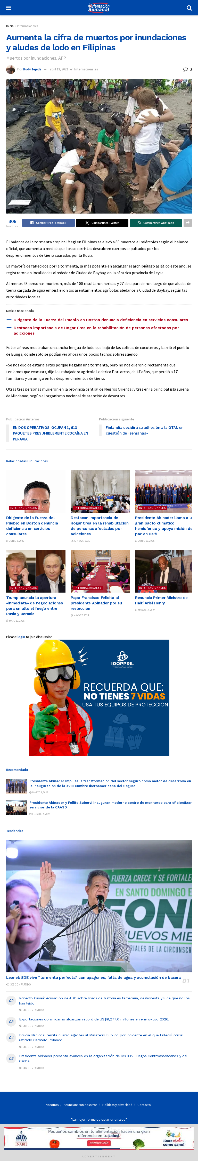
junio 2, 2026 (16, 540)
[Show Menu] (8, 7)
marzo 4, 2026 (40, 792)
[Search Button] (189, 7)
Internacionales (27, 26)
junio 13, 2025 (145, 540)
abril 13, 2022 (59, 69)
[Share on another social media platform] (188, 223)
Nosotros (52, 1105)
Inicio (9, 26)
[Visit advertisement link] (99, 698)
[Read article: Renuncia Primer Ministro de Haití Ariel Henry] (164, 571)
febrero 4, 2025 (41, 814)
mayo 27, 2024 (81, 615)
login (21, 636)
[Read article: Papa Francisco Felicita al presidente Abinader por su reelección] (100, 571)
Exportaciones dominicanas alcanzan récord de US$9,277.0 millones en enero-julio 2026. (94, 1019)
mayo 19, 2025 (16, 620)
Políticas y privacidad (117, 1105)
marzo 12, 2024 (146, 610)
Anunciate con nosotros (80, 1105)
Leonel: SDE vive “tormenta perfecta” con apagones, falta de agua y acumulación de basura (93, 977)
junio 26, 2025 (81, 540)
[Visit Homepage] (98, 8)
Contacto (144, 1105)
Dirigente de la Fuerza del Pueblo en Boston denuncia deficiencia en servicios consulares (101, 320)
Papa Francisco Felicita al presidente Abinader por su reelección (96, 603)
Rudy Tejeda (32, 69)
